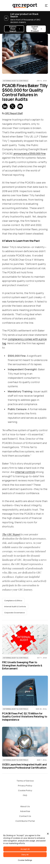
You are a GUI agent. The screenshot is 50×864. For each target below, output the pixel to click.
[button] (46, 5)
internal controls (25, 472)
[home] (22, 5)
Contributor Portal (25, 820)
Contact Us (25, 816)
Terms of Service (25, 780)
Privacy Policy (25, 785)
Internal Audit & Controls (15, 81)
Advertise (25, 811)
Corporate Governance (14, 612)
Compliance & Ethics (13, 600)
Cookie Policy (25, 790)
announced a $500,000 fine (29, 153)
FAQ (25, 795)
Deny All (25, 854)
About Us (25, 806)
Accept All (25, 849)
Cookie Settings (25, 860)
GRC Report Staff (14, 113)
